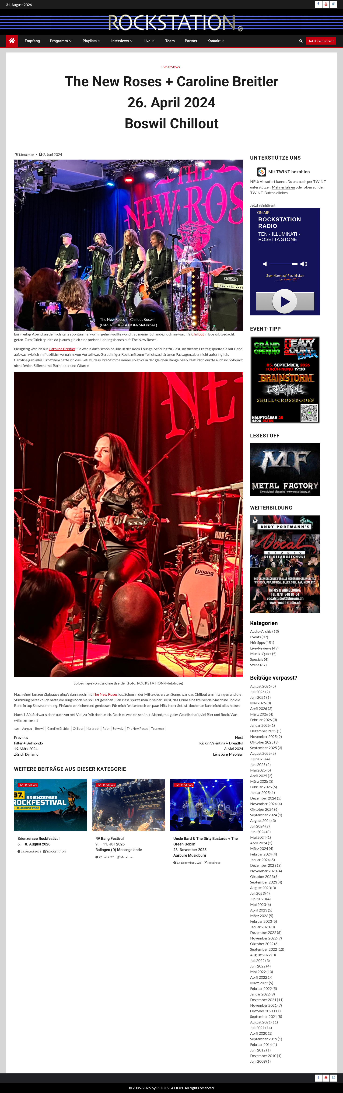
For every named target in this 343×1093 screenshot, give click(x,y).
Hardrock (93, 728)
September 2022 (263, 949)
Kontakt (213, 41)
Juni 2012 (258, 1050)
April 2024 (258, 843)
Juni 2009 (258, 1061)
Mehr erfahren (283, 187)
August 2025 (260, 753)
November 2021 (263, 1005)
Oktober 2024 (261, 809)
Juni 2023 (258, 899)
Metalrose (27, 155)
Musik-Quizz (260, 653)
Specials (256, 659)
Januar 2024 (260, 859)
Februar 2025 (261, 787)
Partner (191, 41)
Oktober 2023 (261, 876)
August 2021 (260, 1022)
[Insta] (333, 4)
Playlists (90, 41)
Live (147, 41)
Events (255, 637)
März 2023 (259, 915)
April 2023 (258, 910)
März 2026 (259, 714)
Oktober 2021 (261, 1011)
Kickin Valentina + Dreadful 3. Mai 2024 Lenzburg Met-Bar (221, 745)
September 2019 (263, 1039)
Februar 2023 (261, 921)
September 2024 (263, 815)
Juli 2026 (257, 691)
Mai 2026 (258, 703)
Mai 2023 (258, 904)
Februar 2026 (261, 719)
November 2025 (263, 736)
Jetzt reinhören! (321, 41)
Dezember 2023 (263, 865)
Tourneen (157, 728)
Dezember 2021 (263, 999)
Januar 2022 (260, 994)
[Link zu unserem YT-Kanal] (325, 4)
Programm (59, 41)
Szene (254, 665)
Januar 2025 (260, 792)
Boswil (39, 728)
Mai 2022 (258, 971)
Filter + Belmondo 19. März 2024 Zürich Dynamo (28, 745)
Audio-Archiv (261, 631)
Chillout (197, 334)
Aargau (27, 728)
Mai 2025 (258, 770)
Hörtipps (257, 642)
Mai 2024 (258, 837)
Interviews (120, 41)
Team (170, 41)
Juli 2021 (257, 1027)
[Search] (301, 41)
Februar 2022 (261, 988)
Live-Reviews (170, 67)
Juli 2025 (257, 759)
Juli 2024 (257, 826)
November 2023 (263, 871)
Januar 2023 (260, 927)
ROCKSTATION (56, 851)
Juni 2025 (258, 764)
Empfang (32, 41)
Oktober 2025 (261, 742)
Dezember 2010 (263, 1055)
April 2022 (258, 977)
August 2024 (260, 820)
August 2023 (260, 887)
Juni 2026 (258, 697)
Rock (106, 728)
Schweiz (118, 728)
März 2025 (259, 781)
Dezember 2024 (263, 798)
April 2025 (258, 775)
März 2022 (259, 983)
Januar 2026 (260, 725)
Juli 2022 (257, 960)
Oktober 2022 (261, 943)
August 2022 (260, 955)
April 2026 (258, 708)
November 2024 (263, 803)
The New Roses (105, 694)
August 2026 (260, 686)
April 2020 (258, 1033)
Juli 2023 (257, 893)
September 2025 (263, 747)
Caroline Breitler (62, 348)
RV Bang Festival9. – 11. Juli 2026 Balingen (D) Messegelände (118, 844)
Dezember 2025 (263, 731)
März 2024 (259, 848)
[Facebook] (318, 4)
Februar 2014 (261, 1044)
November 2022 (263, 938)
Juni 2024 (258, 831)
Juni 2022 (258, 966)
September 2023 (263, 882)
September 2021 (263, 1016)
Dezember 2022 (263, 932)
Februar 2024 (261, 854)
